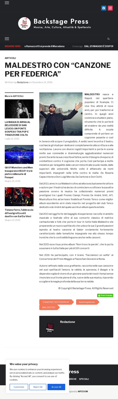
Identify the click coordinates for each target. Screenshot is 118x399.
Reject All (37, 387)
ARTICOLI (10, 58)
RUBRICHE (71, 379)
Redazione (22, 82)
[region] (37, 376)
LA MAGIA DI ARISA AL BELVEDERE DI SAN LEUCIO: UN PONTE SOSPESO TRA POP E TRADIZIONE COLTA (17, 128)
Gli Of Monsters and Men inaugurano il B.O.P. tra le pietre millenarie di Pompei (19, 172)
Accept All (56, 387)
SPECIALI (84, 379)
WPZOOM (83, 391)
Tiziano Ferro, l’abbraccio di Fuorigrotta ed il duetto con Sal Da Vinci (19, 213)
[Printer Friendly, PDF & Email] (105, 295)
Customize (19, 387)
